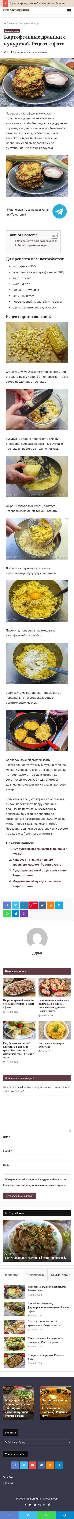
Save (34, 903)
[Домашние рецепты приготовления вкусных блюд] (16, 11)
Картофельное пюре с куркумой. (51, 1045)
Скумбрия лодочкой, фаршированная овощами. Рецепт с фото (48, 1307)
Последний (11, 1275)
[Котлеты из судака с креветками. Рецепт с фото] (14, 1292)
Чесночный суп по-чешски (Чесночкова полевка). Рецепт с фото (55, 1408)
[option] (37, 1241)
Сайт (6, 1165)
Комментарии (60, 1275)
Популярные (35, 1275)
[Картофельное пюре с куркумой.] (55, 1030)
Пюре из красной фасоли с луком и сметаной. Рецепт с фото (19, 1003)
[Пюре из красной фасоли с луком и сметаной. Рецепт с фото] (19, 987)
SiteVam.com (50, 1498)
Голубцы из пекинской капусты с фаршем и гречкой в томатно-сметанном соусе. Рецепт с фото (18, 1050)
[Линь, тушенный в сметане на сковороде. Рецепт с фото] (14, 1344)
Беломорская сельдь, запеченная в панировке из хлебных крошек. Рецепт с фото (18, 1408)
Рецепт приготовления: (32, 245)
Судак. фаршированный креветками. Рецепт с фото (44, 1323)
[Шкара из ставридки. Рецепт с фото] (14, 1360)
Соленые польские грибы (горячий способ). (35, 1258)
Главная (11, 23)
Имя (6, 1136)
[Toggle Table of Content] (52, 235)
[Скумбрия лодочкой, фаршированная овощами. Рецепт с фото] (14, 1309)
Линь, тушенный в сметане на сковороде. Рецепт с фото (46, 1340)
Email (7, 1150)
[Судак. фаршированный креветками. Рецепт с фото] (14, 1327)
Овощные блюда (29, 23)
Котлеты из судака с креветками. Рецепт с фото (47, 1288)
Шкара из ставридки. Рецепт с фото (46, 1357)
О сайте (8, 1477)
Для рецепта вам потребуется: (37, 240)
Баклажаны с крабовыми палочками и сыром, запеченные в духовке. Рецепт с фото (54, 1005)
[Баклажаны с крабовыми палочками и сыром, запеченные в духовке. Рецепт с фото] (55, 987)
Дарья (37, 952)
